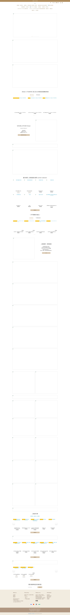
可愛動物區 (38, 217)
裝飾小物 (35, 516)
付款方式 (25, 595)
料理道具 (38, 94)
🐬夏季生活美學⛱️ (50, 5)
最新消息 (21, 5)
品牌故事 (18, 5)
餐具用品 (32, 94)
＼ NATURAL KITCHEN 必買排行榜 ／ (23, 8)
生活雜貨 (38, 516)
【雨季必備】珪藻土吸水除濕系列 (42, 5)
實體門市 (33, 10)
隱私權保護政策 (30, 613)
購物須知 (51, 8)
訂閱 (40, 587)
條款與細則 (48, 594)
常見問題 (37, 10)
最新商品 (25, 5)
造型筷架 (31, 217)
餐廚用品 (31, 516)
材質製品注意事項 (49, 595)
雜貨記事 (47, 8)
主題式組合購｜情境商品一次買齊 (32, 5)
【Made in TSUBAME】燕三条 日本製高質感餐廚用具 (37, 8)
